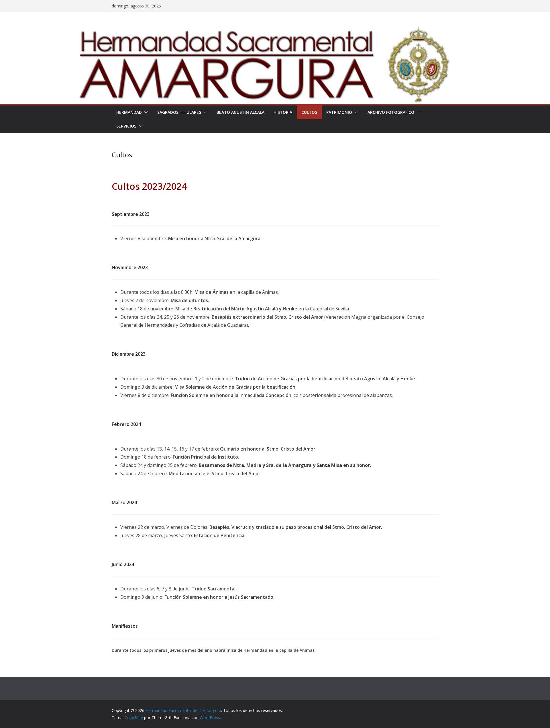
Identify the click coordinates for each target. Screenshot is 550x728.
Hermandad (129, 112)
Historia (283, 112)
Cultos (309, 112)
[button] (145, 112)
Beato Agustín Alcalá (240, 112)
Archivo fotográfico (391, 112)
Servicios (126, 126)
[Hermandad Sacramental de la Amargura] (275, 29)
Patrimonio (339, 112)
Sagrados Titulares (179, 112)
